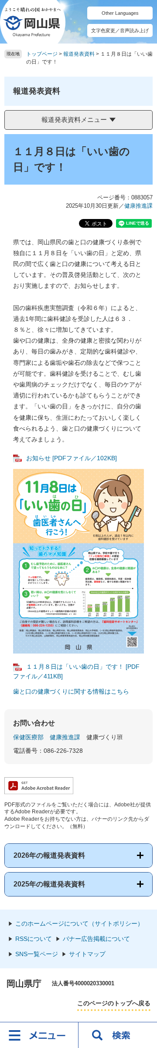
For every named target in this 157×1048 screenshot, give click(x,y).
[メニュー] (39, 1035)
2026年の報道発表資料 (49, 855)
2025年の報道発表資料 (49, 884)
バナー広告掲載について (96, 938)
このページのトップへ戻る (113, 1003)
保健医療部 (28, 737)
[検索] (117, 1035)
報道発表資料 (79, 54)
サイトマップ (87, 953)
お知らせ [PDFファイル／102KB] (71, 458)
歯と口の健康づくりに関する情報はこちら (71, 691)
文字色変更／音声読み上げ (120, 30)
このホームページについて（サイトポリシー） (79, 923)
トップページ (42, 54)
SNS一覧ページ (36, 953)
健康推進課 (138, 205)
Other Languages (120, 13)
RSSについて (33, 938)
